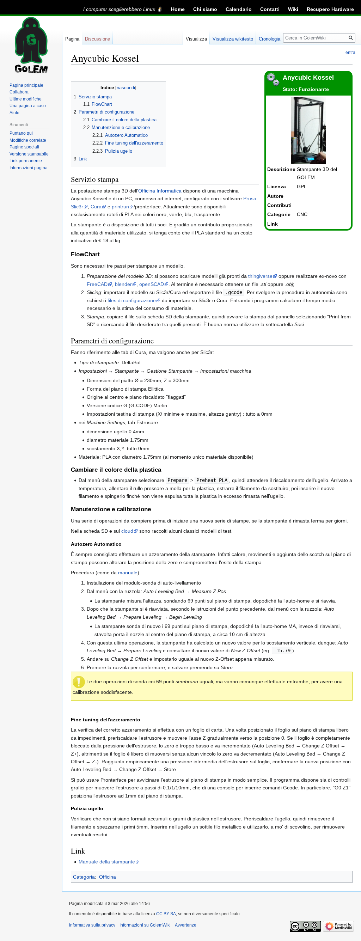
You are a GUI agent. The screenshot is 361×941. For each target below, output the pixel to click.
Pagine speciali (24, 147)
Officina (107, 877)
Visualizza (196, 39)
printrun (120, 206)
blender (123, 284)
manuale (127, 572)
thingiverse (260, 276)
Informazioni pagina (29, 167)
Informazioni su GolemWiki (145, 925)
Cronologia (269, 39)
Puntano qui (21, 133)
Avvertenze (185, 925)
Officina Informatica (160, 191)
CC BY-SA (166, 913)
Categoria (84, 877)
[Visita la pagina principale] (31, 45)
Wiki (293, 9)
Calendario (239, 9)
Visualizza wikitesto (233, 39)
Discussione (97, 39)
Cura (96, 206)
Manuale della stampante (107, 861)
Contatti (270, 9)
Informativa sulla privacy (92, 925)
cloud (127, 531)
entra (350, 52)
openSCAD (151, 284)
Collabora (19, 92)
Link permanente (26, 160)
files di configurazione (132, 300)
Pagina (72, 39)
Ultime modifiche (26, 99)
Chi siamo (205, 9)
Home (178, 9)
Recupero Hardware (330, 9)
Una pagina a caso (28, 105)
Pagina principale (26, 85)
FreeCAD (97, 284)
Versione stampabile (29, 154)
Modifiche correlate (28, 140)
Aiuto (14, 112)
